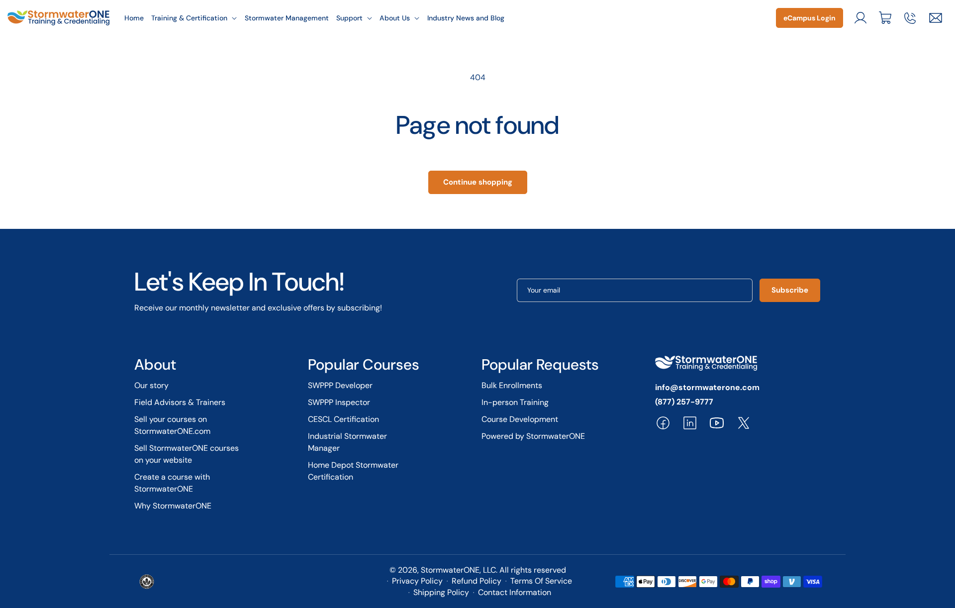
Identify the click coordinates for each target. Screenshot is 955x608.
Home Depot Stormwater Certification (353, 471)
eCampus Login (809, 17)
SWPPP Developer (340, 385)
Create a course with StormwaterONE (172, 483)
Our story (151, 385)
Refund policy (476, 581)
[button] (194, 17)
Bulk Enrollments (511, 385)
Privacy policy (417, 581)
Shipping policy (441, 592)
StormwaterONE (450, 570)
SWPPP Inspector (339, 402)
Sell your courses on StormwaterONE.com (172, 425)
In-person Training (515, 402)
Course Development (519, 419)
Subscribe (789, 290)
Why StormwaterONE (172, 506)
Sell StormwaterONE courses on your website (186, 454)
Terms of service (541, 581)
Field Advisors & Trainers (179, 402)
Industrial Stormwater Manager (347, 442)
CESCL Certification (343, 419)
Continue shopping (477, 182)
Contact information (514, 592)
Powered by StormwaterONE (533, 436)
